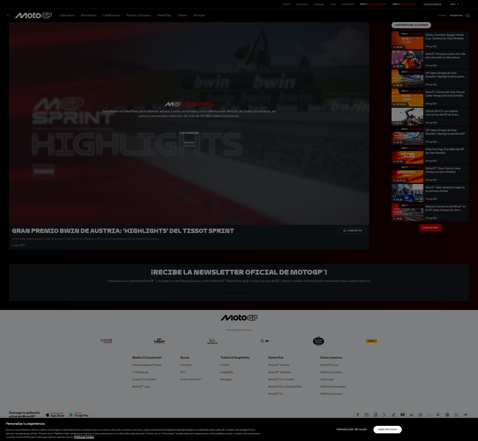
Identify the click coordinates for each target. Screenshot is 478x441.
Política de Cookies (84, 437)
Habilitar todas (387, 429)
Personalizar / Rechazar (351, 429)
